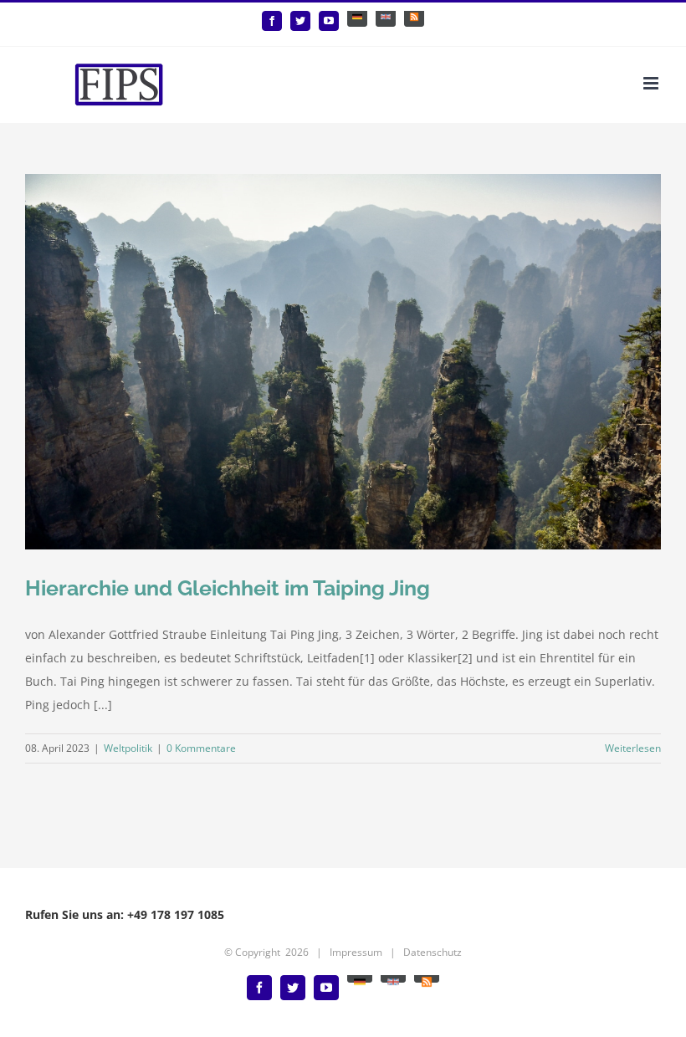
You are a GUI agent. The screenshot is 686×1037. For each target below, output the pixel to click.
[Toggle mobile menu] (652, 83)
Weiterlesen (633, 748)
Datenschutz (432, 952)
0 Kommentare (201, 748)
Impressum (356, 952)
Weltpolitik (128, 748)
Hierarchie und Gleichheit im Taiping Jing (227, 587)
